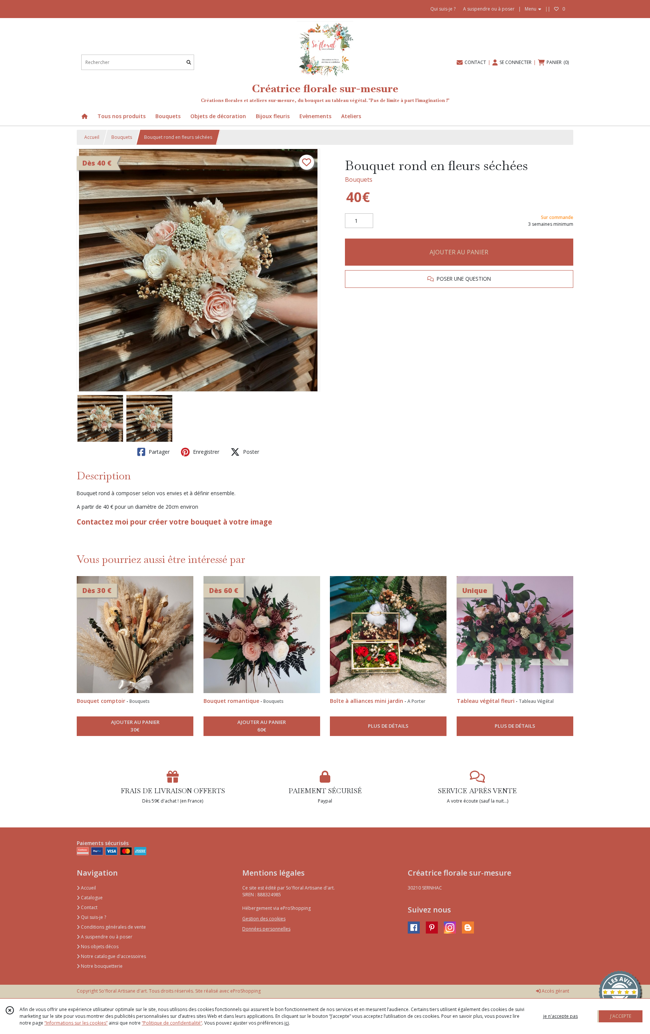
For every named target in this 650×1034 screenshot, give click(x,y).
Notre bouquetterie (101, 966)
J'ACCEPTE (620, 1016)
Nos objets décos (99, 946)
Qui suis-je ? (93, 917)
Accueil (91, 137)
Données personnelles (266, 929)
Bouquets (121, 137)
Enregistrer (205, 451)
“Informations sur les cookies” (76, 1023)
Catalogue (91, 897)
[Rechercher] (189, 62)
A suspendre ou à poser (106, 937)
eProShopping (245, 991)
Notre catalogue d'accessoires (113, 956)
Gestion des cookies (264, 918)
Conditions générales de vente (113, 927)
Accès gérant (555, 991)
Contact (88, 907)
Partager (158, 451)
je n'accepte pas (560, 1016)
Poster (250, 451)
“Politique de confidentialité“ (172, 1023)
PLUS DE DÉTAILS (388, 725)
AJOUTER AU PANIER (459, 252)
